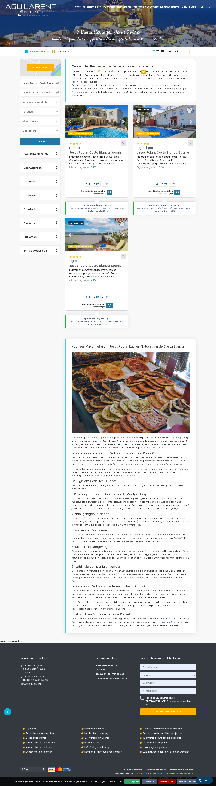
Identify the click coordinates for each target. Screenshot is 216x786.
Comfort (29, 209)
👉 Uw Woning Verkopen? (153, 742)
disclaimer (162, 697)
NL (185, 6)
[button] (70, 121)
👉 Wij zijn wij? (30, 728)
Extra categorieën (35, 251)
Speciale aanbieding (80, 133)
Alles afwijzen (167, 781)
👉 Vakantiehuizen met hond (38, 747)
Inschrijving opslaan (168, 711)
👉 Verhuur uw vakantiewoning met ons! (161, 728)
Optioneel (30, 181)
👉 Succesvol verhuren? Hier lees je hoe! (161, 733)
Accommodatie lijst (39, 51)
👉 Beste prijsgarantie (34, 737)
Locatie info (63, 51)
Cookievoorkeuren (123, 773)
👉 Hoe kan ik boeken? (93, 728)
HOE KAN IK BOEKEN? (106, 665)
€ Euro (192, 6)
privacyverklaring (157, 701)
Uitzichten (30, 237)
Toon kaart (42, 67)
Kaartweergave (169, 6)
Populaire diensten (36, 154)
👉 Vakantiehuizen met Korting (39, 742)
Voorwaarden (33, 168)
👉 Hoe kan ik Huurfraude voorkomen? (101, 751)
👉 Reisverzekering (91, 742)
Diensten (29, 223)
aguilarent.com (169, 621)
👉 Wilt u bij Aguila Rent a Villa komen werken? (164, 751)
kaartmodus (108, 71)
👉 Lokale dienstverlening (94, 733)
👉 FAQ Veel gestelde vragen (96, 747)
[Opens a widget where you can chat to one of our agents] (204, 780)
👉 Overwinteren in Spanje (95, 737)
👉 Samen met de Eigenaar (37, 751)
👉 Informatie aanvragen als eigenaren (161, 737)
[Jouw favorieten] (208, 8)
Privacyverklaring (156, 769)
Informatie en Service (146, 6)
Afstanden (30, 195)
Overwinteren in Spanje (117, 6)
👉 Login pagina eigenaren (154, 747)
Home (77, 6)
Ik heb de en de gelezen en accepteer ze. (168, 701)
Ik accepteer (132, 781)
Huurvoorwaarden (132, 769)
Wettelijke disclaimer (181, 769)
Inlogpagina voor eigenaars (111, 678)
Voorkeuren (149, 781)
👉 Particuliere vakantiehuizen (39, 733)
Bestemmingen (91, 6)
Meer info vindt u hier (189, 781)
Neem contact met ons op (109, 674)
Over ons (100, 669)
